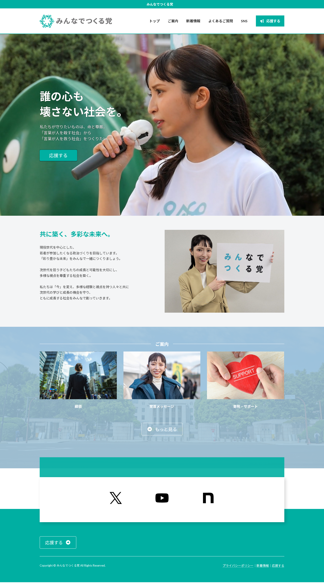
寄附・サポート (245, 406)
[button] (162, 429)
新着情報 (263, 565)
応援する (58, 155)
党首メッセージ (161, 406)
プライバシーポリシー (238, 565)
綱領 (78, 406)
